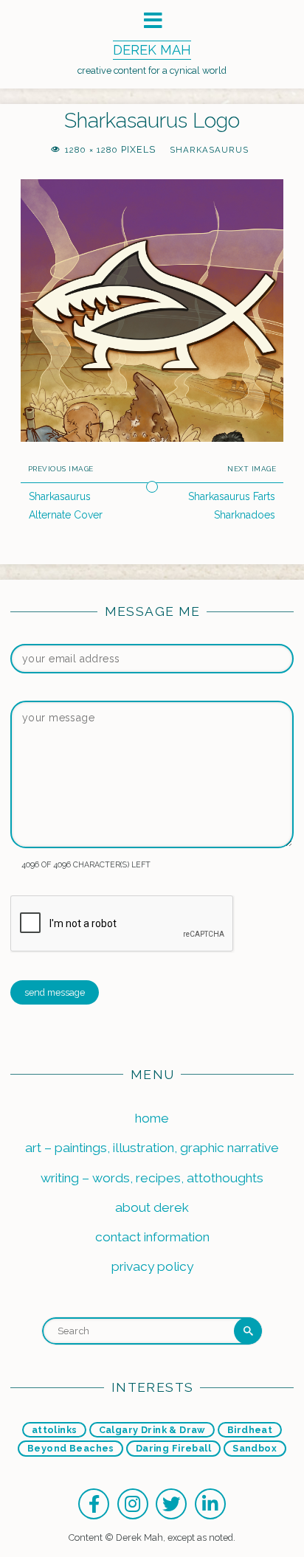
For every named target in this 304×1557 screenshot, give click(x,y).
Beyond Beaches (70, 1448)
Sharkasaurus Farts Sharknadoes (231, 505)
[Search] (248, 1331)
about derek (152, 1207)
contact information (152, 1237)
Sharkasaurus (209, 150)
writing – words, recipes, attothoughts (152, 1178)
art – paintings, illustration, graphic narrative (152, 1147)
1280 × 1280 (93, 150)
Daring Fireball (173, 1448)
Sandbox (254, 1448)
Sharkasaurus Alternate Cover (66, 505)
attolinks (54, 1429)
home (152, 1118)
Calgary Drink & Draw (152, 1429)
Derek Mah (152, 50)
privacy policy (152, 1266)
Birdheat (249, 1429)
